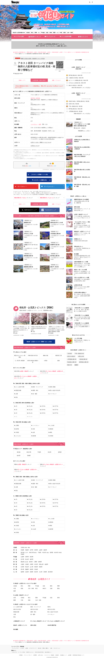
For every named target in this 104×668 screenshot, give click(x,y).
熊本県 (36, 572)
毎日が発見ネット (48, 652)
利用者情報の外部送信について (78, 655)
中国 (61, 32)
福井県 (31, 559)
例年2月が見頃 (17, 609)
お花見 (26, 648)
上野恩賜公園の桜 (71, 359)
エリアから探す (19, 36)
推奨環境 (35, 655)
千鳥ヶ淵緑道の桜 (79, 353)
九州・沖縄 (70, 32)
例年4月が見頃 (51, 609)
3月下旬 (33, 98)
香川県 (22, 569)
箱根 (58, 360)
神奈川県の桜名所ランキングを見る (81, 87)
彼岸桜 (17, 429)
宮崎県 (45, 572)
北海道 (28, 32)
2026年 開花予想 (52, 625)
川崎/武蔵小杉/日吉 (33, 355)
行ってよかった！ (54, 186)
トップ (21, 80)
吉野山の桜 (81, 356)
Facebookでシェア (50, 210)
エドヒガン (18, 436)
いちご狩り (22, 648)
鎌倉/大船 (45, 355)
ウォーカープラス (15, 648)
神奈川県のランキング (24, 371)
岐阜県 (31, 561)
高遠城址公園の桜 (71, 362)
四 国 (15, 569)
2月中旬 (43, 406)
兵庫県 (31, 564)
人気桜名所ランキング (19, 621)
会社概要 (69, 655)
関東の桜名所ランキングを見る (82, 113)
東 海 (15, 561)
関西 (54, 32)
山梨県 (22, 556)
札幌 (26, 547)
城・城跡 (34, 394)
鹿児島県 (50, 572)
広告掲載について (63, 655)
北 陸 (15, 559)
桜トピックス (84, 36)
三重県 (35, 561)
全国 (14, 597)
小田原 (45, 360)
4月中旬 (38, 98)
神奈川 (44, 588)
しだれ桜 (52, 425)
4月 (16, 413)
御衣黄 (34, 436)
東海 (51, 32)
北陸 (47, 32)
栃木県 (18, 455)
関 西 (15, 564)
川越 (47, 552)
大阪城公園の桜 (83, 359)
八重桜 (17, 425)
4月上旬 (30, 413)
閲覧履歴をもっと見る (84, 130)
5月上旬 (30, 510)
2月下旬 (56, 406)
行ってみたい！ (28, 186)
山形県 (40, 550)
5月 (16, 510)
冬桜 (33, 429)
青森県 (27, 550)
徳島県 (31, 569)
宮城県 (22, 550)
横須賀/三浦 (58, 355)
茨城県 (29, 455)
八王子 (26, 552)
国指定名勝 (18, 390)
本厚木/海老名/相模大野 (32, 361)
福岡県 (22, 572)
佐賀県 (27, 572)
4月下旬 (56, 413)
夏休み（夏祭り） (46, 648)
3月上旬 (30, 409)
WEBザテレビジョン (30, 652)
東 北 (15, 550)
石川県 (22, 559)
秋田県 (36, 550)
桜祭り (49, 607)
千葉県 (39, 452)
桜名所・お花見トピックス (20, 625)
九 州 (15, 572)
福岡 (14, 591)
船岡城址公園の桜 (83, 362)
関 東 (15, 552)
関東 (36, 32)
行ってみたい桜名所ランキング (38, 621)
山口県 (31, 567)
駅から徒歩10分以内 (55, 390)
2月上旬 (30, 406)
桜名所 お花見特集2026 (19, 32)
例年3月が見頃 (34, 609)
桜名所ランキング (35, 36)
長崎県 (31, 572)
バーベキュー (53, 394)
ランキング (23, 197)
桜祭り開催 (52, 387)
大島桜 (17, 432)
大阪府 (22, 564)
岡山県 (27, 567)
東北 (32, 32)
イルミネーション (56, 648)
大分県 (40, 572)
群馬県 (60, 452)
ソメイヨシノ (34, 124)
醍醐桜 (76, 365)
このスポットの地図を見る (40, 180)
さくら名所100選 (66, 36)
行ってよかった (50, 36)
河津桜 (51, 436)
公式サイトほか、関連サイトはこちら (40, 142)
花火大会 (39, 648)
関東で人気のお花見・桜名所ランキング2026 (33, 58)
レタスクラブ (14, 652)
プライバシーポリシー (28, 655)
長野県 (27, 556)
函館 (29, 547)
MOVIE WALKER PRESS (39, 652)
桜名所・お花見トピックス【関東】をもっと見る (39, 341)
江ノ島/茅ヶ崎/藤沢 (20, 360)
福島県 (45, 550)
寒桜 (51, 432)
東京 (39, 32)
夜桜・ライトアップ (37, 387)
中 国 (15, 567)
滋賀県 (46, 564)
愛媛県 (27, 569)
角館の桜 (69, 365)
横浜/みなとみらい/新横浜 (19, 356)
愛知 (58, 588)
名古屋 (26, 561)
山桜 (40, 124)
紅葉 (51, 648)
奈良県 (36, 564)
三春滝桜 (69, 353)
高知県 (36, 569)
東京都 (18, 452)
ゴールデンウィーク (33, 648)
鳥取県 (36, 567)
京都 (57, 32)
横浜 (35, 552)
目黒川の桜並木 (71, 356)
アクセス (56, 80)
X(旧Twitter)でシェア (30, 210)
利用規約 (21, 655)
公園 (16, 394)
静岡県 (40, 561)
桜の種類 (15, 629)
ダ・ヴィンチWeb (21, 652)
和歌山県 (41, 564)
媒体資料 (57, 655)
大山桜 (34, 529)
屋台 (16, 397)
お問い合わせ (40, 655)
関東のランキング (22, 464)
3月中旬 (43, 409)
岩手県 (31, 550)
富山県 (27, 559)
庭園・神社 (35, 390)
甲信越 (43, 32)
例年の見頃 (39, 80)
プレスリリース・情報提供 (49, 655)
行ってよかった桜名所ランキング (56, 621)
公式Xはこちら (34, 145)
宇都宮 (59, 552)
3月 (16, 409)
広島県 (22, 567)
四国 (64, 32)
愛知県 (22, 561)
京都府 (27, 564)
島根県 (40, 567)
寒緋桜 (51, 429)
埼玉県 (49, 452)
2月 (16, 406)
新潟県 (31, 556)
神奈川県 (17, 73)
